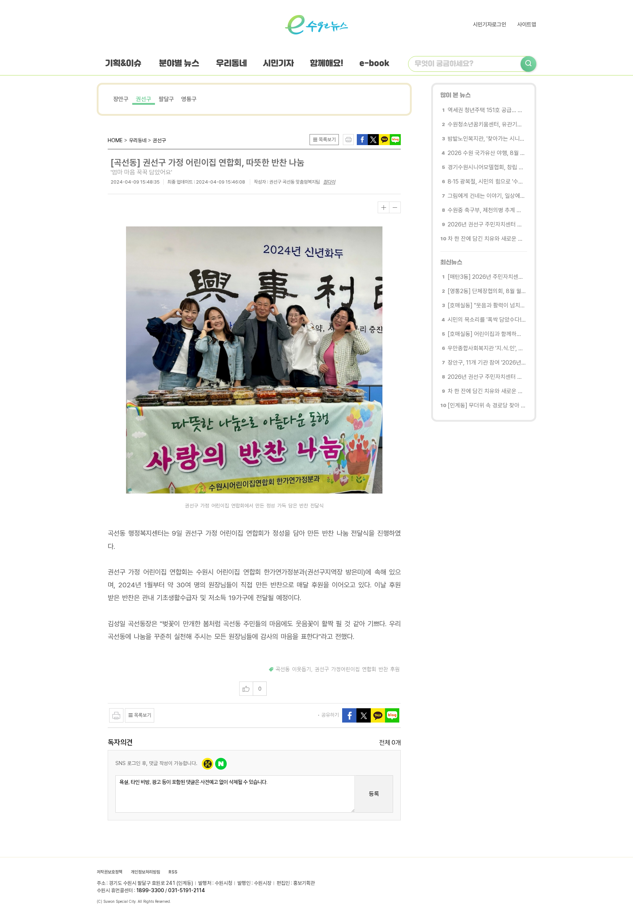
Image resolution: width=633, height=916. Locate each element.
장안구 (121, 99)
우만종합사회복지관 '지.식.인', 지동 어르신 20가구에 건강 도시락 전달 (487, 348)
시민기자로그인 (489, 24)
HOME (115, 140)
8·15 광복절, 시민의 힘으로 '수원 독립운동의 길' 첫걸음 (487, 181)
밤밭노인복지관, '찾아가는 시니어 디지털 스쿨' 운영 (487, 138)
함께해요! (326, 64)
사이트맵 (526, 24)
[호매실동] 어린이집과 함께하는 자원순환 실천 (487, 333)
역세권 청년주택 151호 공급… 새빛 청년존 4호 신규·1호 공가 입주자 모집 (487, 110)
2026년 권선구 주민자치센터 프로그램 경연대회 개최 (487, 224)
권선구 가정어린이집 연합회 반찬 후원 (357, 669)
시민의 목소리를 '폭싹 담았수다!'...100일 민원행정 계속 (487, 319)
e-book (374, 64)
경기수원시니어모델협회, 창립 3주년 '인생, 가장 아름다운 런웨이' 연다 (487, 167)
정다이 (329, 182)
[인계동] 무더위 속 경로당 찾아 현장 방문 (487, 405)
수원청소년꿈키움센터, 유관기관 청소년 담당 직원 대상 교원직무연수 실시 (487, 124)
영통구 (189, 99)
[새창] (373, 139)
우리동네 (231, 64)
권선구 (143, 99)
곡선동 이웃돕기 (293, 669)
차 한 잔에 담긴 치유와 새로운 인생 (487, 238)
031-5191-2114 (186, 890)
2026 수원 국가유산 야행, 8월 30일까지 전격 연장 (487, 152)
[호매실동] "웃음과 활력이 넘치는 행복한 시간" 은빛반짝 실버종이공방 (487, 305)
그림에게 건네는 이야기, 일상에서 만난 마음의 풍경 (487, 195)
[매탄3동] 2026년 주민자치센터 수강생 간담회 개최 (487, 276)
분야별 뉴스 (179, 64)
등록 (374, 793)
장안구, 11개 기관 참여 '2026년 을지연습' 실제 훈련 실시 (487, 362)
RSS (173, 872)
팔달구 (166, 99)
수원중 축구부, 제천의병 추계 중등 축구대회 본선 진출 (487, 210)
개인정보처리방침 (145, 872)
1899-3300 (150, 890)
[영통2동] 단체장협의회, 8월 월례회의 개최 (487, 291)
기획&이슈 (123, 64)
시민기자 (278, 64)
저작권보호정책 (109, 872)
